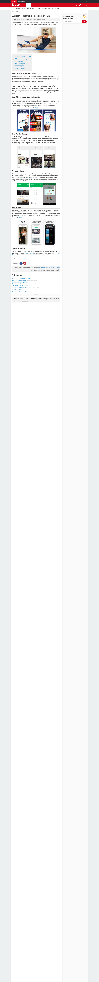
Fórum (24, 5)
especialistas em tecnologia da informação (49, 267)
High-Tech (14, 1)
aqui (36, 107)
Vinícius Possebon (29, 253)
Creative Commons (55, 298)
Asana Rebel (18, 67)
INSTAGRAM (44, 8)
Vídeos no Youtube (20, 68)
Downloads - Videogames (35, 284)
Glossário (43, 5)
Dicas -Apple (35, 287)
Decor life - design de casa (19, 284)
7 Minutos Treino (19, 65)
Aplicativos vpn (16, 289)
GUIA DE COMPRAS (55, 8)
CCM (23, 301)
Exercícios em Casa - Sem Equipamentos (22, 60)
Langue (85, 1)
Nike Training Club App (21, 63)
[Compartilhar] (21, 263)
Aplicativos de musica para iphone (21, 287)
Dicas (28, 5)
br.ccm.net (26, 301)
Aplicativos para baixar (18, 285)
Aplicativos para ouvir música (20, 291)
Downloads (35, 5)
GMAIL (49, 8)
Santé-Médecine (21, 1)
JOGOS (13, 8)
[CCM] (16, 5)
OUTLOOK (34, 8)
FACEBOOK (29, 8)
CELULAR (23, 8)
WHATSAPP (18, 8)
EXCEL (39, 8)
